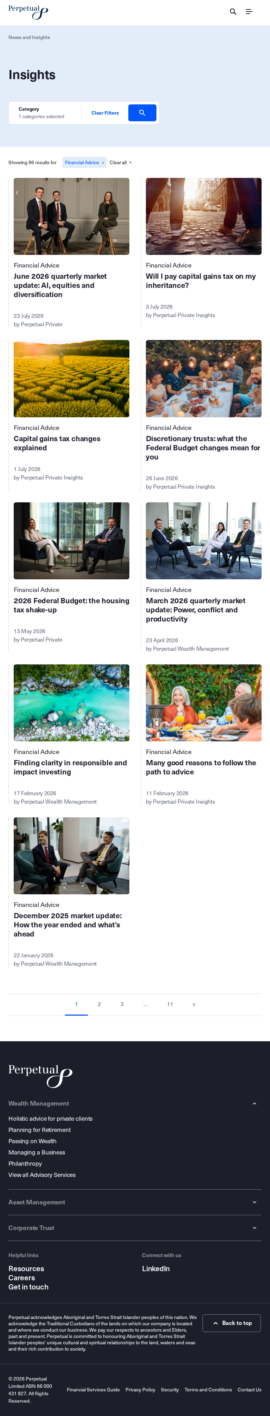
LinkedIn (156, 1268)
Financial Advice (36, 265)
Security (170, 1390)
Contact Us (250, 1390)
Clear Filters (105, 113)
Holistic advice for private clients (50, 1118)
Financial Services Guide (93, 1390)
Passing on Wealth (32, 1141)
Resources (26, 1268)
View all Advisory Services (42, 1175)
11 (170, 1004)
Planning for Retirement (39, 1130)
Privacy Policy (140, 1390)
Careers (21, 1277)
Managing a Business (36, 1152)
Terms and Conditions (208, 1390)
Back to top (237, 1323)
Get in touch (28, 1287)
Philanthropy (25, 1163)
